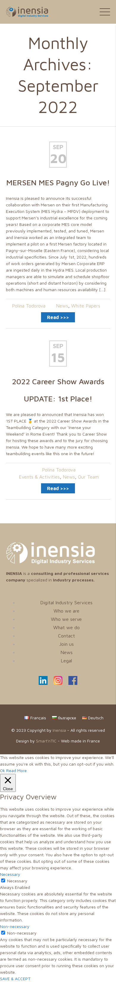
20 (58, 158)
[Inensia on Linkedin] (43, 683)
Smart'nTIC (46, 740)
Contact (66, 635)
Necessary (17, 880)
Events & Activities (39, 476)
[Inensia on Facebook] (72, 683)
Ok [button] (2, 770)
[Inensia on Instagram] (58, 683)
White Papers (85, 305)
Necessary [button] (10, 874)
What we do (66, 627)
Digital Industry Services (66, 602)
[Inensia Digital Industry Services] (50, 562)
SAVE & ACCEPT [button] (15, 978)
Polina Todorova (29, 305)
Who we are (66, 610)
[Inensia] (24, 11)
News (62, 305)
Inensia (59, 730)
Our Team (88, 476)
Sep (58, 147)
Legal (66, 660)
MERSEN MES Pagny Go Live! (58, 182)
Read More (16, 770)
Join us (66, 644)
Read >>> (58, 317)
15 (58, 357)
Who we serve (66, 619)
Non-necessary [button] (14, 926)
